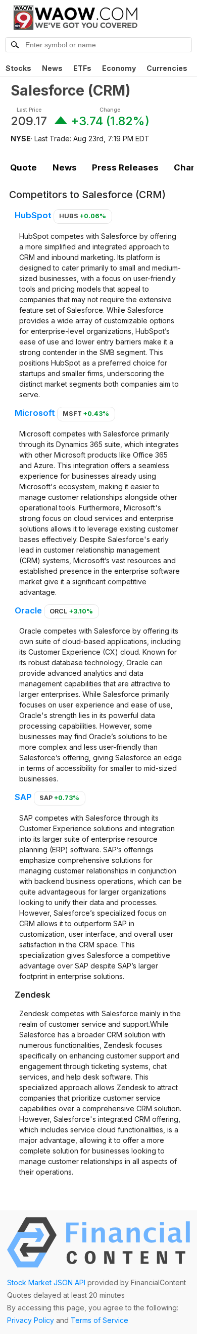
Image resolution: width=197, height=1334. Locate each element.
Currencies (166, 68)
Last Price (29, 110)
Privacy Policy (30, 1320)
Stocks (18, 68)
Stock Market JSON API (46, 1282)
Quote (23, 167)
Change (110, 110)
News (52, 68)
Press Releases (125, 167)
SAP (23, 797)
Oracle (28, 610)
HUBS (82, 216)
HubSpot (33, 215)
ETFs (82, 68)
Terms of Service (99, 1320)
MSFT (86, 413)
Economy (119, 68)
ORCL (71, 611)
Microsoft (35, 413)
